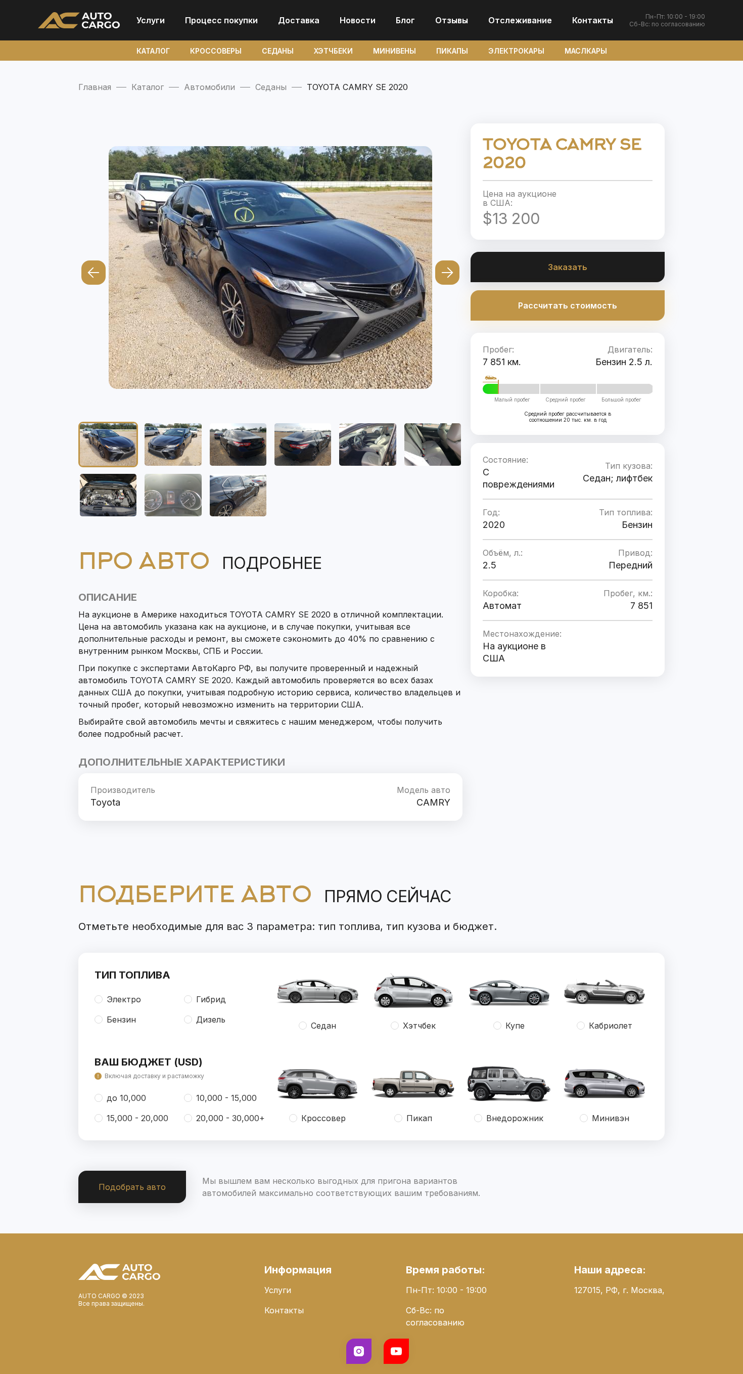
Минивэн (610, 1118)
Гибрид (211, 999)
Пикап (419, 1118)
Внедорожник (514, 1118)
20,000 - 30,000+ (230, 1118)
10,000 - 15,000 (226, 1098)
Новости (358, 20)
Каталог (153, 51)
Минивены (394, 51)
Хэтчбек (419, 1026)
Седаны (278, 51)
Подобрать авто (132, 1187)
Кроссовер (323, 1118)
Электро (124, 999)
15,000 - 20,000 (137, 1118)
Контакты (592, 20)
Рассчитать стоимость (567, 305)
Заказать (567, 267)
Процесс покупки (221, 20)
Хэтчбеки (333, 51)
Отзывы (451, 20)
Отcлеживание (520, 20)
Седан (323, 1026)
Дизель (210, 1019)
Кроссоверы (216, 51)
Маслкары (586, 51)
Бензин (121, 1019)
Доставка (298, 20)
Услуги (150, 20)
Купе (515, 1026)
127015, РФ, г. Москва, (619, 1290)
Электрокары (516, 51)
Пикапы (452, 51)
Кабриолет (610, 1026)
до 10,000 (126, 1098)
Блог (405, 20)
